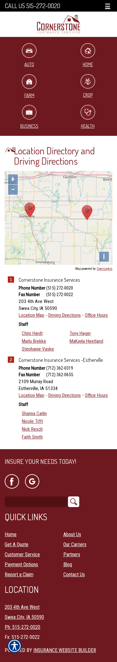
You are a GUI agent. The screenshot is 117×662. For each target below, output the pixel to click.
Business (29, 126)
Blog (67, 564)
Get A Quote (16, 544)
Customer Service (22, 554)
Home (11, 534)
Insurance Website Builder (64, 650)
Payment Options (21, 564)
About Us (72, 534)
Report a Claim (19, 574)
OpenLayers (104, 268)
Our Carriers (74, 544)
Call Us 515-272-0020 (32, 6)
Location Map (31, 315)
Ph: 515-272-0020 (22, 627)
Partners (71, 554)
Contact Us (74, 574)
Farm (29, 95)
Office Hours (96, 315)
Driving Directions (64, 315)
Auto (29, 64)
